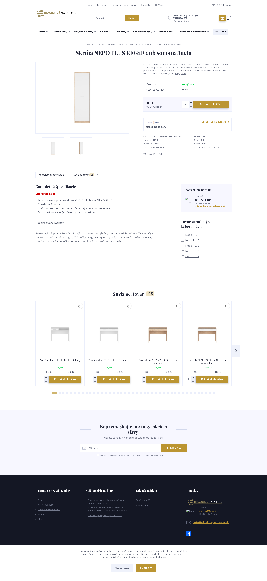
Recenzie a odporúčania (124, 5)
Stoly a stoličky (142, 31)
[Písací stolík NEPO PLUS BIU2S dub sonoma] (158, 330)
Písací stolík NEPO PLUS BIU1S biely (60, 360)
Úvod (88, 44)
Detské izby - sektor (115, 44)
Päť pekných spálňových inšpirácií (105, 515)
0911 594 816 (180, 18)
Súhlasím (146, 567)
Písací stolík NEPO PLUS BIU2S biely (109, 360)
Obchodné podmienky (49, 509)
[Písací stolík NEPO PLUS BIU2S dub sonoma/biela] (207, 330)
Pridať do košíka (211, 104)
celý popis (180, 73)
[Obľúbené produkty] (214, 5)
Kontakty (145, 5)
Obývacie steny (83, 31)
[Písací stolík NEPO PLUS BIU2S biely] (109, 330)
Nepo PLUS (132, 44)
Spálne (104, 31)
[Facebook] (189, 533)
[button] (54, 393)
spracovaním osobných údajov (122, 455)
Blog (40, 519)
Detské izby (59, 31)
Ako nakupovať (45, 505)
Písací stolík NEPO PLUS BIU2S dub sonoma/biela (207, 361)
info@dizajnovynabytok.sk (210, 206)
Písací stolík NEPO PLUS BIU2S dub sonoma (158, 361)
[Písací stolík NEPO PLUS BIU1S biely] (60, 330)
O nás (87, 5)
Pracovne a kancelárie (192, 31)
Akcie (42, 31)
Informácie (101, 5)
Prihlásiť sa (174, 448)
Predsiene (165, 31)
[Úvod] (56, 13)
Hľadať (131, 18)
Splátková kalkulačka (214, 121)
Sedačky (121, 31)
